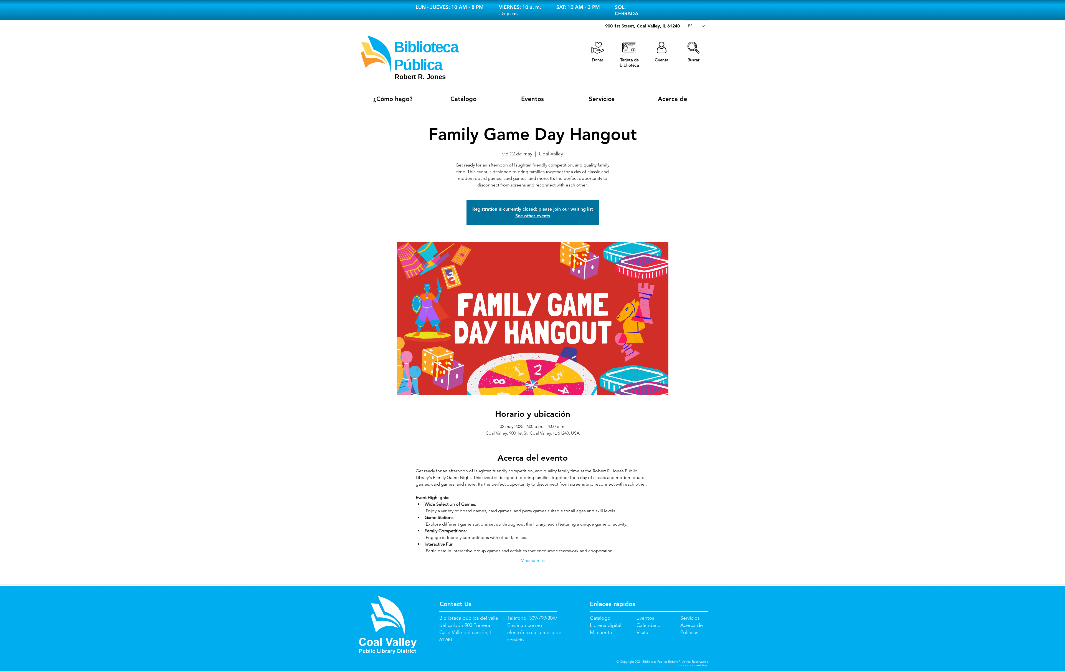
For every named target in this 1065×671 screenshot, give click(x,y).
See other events (532, 215)
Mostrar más (533, 560)
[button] (693, 48)
